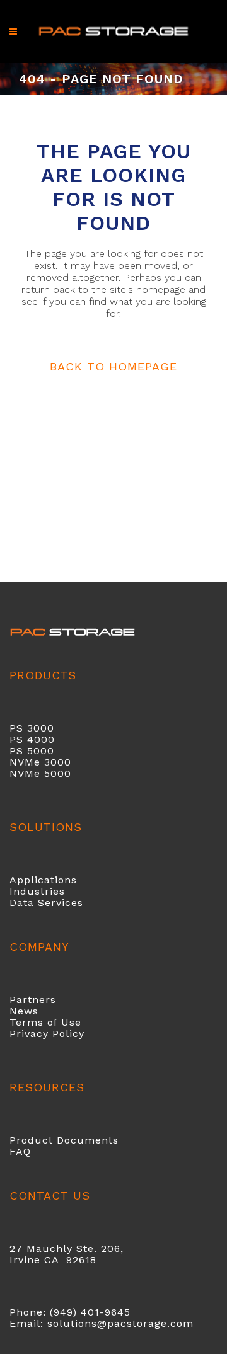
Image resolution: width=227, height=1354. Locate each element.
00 (48, 739)
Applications (43, 880)
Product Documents (64, 1140)
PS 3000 (31, 728)
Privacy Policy (46, 1034)
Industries (37, 891)
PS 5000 (31, 751)
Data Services (46, 903)
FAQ (20, 1151)
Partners (32, 1000)
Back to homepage (113, 366)
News (23, 1011)
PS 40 (25, 739)
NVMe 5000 (40, 773)
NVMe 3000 (40, 762)
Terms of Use (45, 1022)
